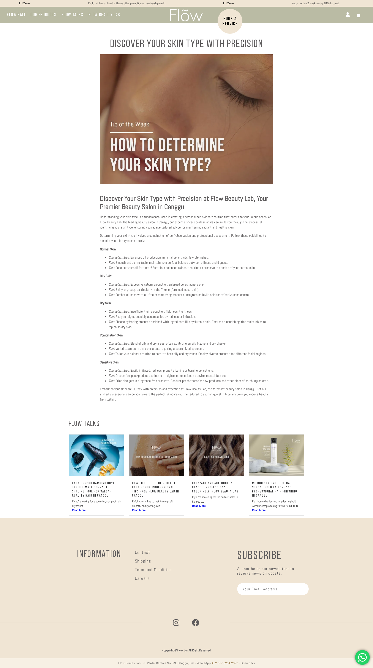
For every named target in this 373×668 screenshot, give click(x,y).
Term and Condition (153, 569)
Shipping (143, 561)
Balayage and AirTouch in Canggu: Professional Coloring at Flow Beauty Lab (215, 487)
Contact (142, 552)
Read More (79, 510)
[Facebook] (195, 622)
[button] (104, 15)
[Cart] (358, 15)
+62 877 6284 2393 (225, 663)
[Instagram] (176, 622)
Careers (142, 578)
